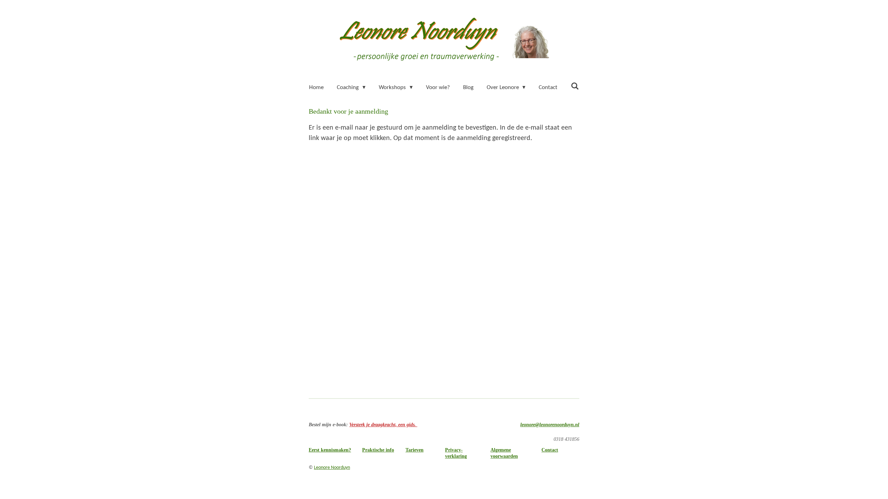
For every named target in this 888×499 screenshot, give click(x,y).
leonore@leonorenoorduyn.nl (549, 424)
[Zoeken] (575, 86)
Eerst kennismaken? (330, 450)
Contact (549, 450)
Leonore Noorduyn (332, 467)
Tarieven (414, 450)
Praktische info (378, 450)
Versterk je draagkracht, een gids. (383, 424)
